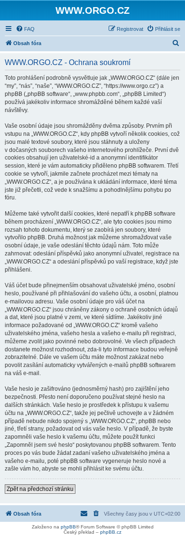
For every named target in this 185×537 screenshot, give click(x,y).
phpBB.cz (110, 532)
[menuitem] (25, 29)
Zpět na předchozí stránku (40, 489)
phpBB (68, 526)
